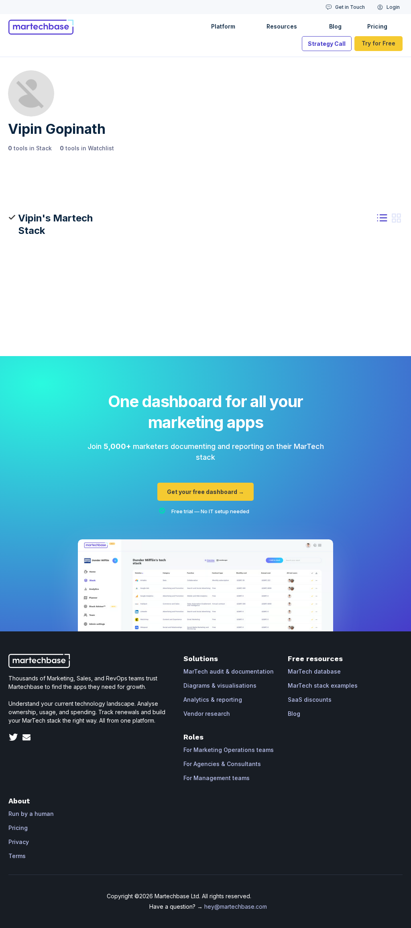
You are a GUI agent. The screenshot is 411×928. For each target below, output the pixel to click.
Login (393, 7)
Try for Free (378, 43)
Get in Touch (350, 7)
